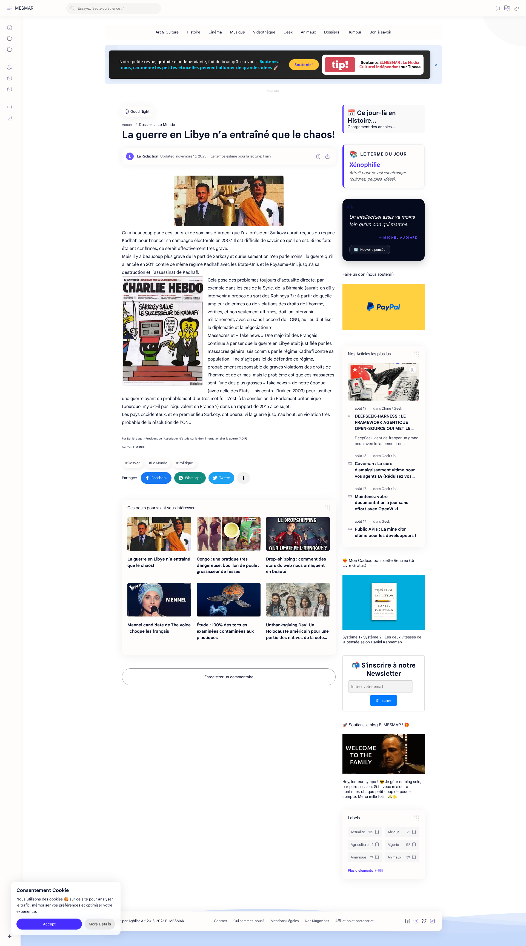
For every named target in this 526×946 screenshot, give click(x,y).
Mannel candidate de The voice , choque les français (159, 628)
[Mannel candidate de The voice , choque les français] (159, 599)
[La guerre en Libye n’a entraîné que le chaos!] (159, 534)
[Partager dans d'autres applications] (243, 478)
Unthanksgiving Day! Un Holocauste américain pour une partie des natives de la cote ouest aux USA (297, 631)
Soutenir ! (304, 64)
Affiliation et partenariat (354, 921)
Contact (220, 921)
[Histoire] (193, 32)
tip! (340, 64)
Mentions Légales (285, 921)
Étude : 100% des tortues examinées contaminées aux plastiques (225, 631)
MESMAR (24, 8)
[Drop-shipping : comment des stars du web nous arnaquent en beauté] (298, 534)
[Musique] (237, 32)
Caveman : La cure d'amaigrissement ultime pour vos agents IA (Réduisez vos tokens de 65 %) (385, 470)
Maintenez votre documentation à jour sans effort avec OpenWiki (381, 503)
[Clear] (156, 8)
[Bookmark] (498, 8)
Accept (49, 924)
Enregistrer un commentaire (228, 676)
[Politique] (185, 462)
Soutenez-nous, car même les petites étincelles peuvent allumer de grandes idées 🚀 (200, 64)
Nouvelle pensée (369, 249)
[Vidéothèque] (264, 32)
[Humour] (354, 32)
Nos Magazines (317, 921)
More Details (100, 924)
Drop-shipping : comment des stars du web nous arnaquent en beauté (296, 565)
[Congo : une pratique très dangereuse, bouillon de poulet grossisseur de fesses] (229, 534)
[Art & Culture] (167, 32)
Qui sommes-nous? (248, 921)
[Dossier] (133, 462)
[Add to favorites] (318, 156)
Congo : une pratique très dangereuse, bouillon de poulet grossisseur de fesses (228, 565)
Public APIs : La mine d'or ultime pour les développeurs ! (385, 532)
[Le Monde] (158, 462)
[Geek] (288, 32)
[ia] (394, 456)
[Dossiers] (331, 32)
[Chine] (387, 408)
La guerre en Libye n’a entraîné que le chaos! (158, 562)
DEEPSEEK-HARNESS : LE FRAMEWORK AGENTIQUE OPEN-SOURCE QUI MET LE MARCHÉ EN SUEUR (382, 422)
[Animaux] (308, 32)
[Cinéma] (215, 32)
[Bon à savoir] (380, 32)
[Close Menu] (436, 64)
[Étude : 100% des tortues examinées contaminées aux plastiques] (229, 599)
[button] (507, 8)
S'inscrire (383, 700)
